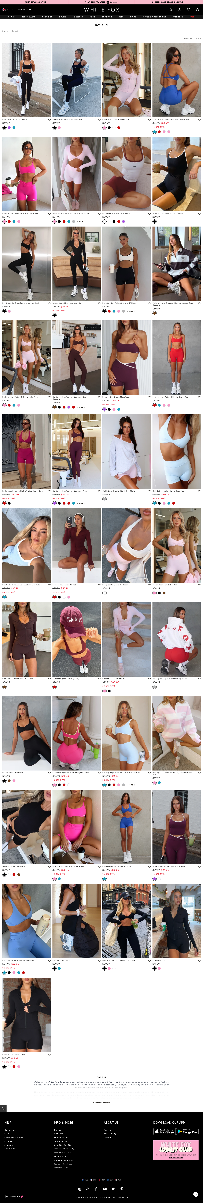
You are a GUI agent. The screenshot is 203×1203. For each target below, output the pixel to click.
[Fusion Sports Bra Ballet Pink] (176, 545)
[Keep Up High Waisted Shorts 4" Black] (126, 264)
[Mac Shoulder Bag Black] (76, 921)
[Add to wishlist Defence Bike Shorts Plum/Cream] (149, 396)
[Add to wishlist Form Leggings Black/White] (49, 119)
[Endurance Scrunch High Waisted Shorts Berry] (26, 451)
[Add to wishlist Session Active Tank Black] (49, 866)
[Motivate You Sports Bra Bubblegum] (76, 827)
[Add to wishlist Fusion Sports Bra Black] (49, 772)
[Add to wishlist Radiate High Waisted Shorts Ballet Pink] (49, 396)
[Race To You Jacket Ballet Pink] (126, 80)
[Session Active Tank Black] (26, 827)
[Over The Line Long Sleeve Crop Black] (126, 921)
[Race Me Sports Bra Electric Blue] (126, 827)
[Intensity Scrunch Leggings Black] (76, 80)
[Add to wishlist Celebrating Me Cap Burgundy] (99, 678)
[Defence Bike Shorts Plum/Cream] (126, 357)
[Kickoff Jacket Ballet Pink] (126, 639)
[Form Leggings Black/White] (26, 80)
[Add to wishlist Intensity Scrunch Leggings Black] (99, 119)
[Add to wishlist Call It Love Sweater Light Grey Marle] (149, 490)
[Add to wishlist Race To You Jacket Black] (49, 1054)
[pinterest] (121, 1189)
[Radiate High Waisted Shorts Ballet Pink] (26, 357)
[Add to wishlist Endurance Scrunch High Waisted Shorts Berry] (49, 490)
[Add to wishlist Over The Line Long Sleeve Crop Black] (149, 960)
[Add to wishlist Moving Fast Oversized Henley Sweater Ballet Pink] (199, 772)
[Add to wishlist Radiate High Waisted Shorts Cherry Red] (199, 396)
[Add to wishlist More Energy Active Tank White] (149, 213)
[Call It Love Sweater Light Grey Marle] (126, 451)
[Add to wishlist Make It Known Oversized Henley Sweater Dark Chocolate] (199, 303)
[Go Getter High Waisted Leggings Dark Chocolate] (76, 357)
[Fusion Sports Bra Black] (26, 733)
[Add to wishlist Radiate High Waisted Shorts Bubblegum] (49, 213)
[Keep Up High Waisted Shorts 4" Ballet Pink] (76, 174)
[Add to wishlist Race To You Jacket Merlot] (99, 584)
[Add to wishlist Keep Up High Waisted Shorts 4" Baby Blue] (149, 772)
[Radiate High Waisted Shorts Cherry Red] (176, 357)
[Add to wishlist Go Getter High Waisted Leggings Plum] (99, 490)
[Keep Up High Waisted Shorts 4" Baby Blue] (126, 733)
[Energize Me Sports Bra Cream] (126, 545)
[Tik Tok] (88, 1189)
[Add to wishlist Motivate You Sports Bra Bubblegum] (99, 866)
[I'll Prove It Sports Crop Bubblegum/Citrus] (76, 733)
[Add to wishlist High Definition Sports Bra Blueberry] (49, 960)
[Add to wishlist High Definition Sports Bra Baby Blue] (199, 490)
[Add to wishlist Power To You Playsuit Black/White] (199, 213)
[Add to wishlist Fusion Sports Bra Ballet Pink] (199, 584)
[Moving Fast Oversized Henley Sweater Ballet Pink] (176, 733)
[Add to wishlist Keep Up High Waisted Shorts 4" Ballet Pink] (99, 213)
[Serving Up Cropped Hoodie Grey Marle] (176, 639)
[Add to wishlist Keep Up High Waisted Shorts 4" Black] (149, 303)
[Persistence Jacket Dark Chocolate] (26, 639)
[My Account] (179, 9)
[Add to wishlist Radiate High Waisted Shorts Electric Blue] (199, 119)
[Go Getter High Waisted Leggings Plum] (76, 451)
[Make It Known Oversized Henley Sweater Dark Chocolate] (176, 264)
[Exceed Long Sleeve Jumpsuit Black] (76, 264)
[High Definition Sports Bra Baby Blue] (176, 451)
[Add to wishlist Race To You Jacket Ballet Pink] (149, 119)
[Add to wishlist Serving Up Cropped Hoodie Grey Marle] (199, 678)
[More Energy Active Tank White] (126, 174)
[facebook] (95, 1189)
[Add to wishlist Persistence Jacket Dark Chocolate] (49, 678)
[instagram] (81, 1189)
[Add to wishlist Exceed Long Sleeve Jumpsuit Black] (99, 303)
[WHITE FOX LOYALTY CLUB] (176, 1148)
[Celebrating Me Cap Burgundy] (76, 639)
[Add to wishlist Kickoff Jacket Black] (199, 960)
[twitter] (113, 1189)
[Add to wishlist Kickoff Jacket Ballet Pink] (149, 678)
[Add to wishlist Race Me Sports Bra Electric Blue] (149, 866)
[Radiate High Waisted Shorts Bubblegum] (26, 174)
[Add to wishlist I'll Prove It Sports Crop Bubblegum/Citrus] (99, 772)
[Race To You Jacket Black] (26, 1015)
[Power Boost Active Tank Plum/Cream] (176, 827)
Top (3, 1110)
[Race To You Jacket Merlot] (76, 545)
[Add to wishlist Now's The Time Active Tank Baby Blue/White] (49, 584)
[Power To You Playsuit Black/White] (176, 174)
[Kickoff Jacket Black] (176, 921)
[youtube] (104, 1189)
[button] (27, 1121)
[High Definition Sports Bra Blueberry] (26, 921)
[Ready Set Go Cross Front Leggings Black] (26, 264)
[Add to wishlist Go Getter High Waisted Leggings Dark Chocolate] (99, 396)
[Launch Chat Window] (195, 1194)
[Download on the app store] (164, 1132)
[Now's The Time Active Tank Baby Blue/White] (26, 545)
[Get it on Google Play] (187, 1132)
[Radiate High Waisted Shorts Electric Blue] (176, 80)
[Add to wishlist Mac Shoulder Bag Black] (99, 960)
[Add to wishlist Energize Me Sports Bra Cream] (149, 584)
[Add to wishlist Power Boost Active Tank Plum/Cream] (199, 866)
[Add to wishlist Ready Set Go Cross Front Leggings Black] (49, 303)
